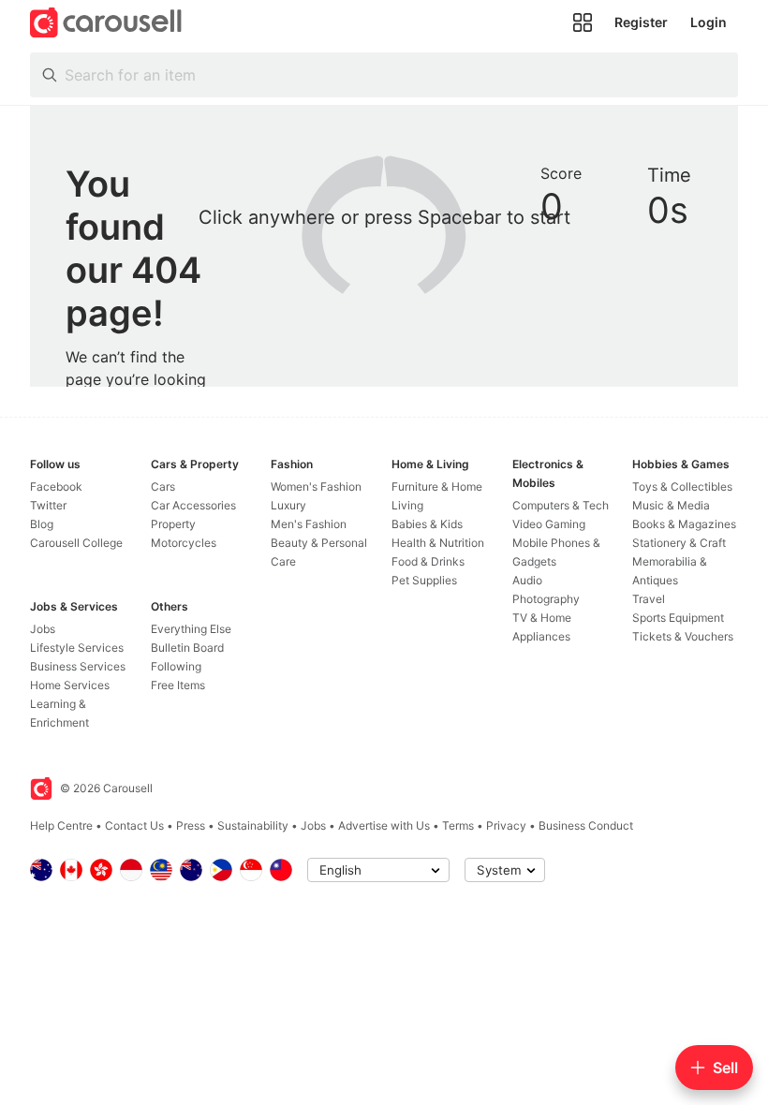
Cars (163, 486)
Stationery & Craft (679, 543)
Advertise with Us (384, 825)
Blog (41, 524)
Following (176, 666)
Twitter (48, 505)
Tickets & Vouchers (682, 636)
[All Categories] (582, 22)
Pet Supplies (424, 580)
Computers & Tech (560, 505)
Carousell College (76, 543)
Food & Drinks (428, 561)
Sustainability (252, 825)
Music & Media (671, 505)
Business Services (78, 666)
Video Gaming (548, 524)
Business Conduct (586, 825)
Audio (527, 580)
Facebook (56, 486)
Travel (648, 599)
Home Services (70, 685)
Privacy (506, 825)
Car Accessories (193, 505)
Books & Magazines (684, 524)
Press (190, 825)
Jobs (42, 629)
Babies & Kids (427, 524)
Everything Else (191, 629)
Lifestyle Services (77, 648)
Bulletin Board (187, 648)
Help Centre (61, 825)
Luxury (288, 505)
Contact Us (134, 825)
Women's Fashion (316, 486)
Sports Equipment (678, 618)
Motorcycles (183, 543)
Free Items (178, 685)
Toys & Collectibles (682, 486)
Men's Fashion (309, 524)
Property (173, 524)
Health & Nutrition (437, 543)
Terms (458, 825)
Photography (546, 599)
